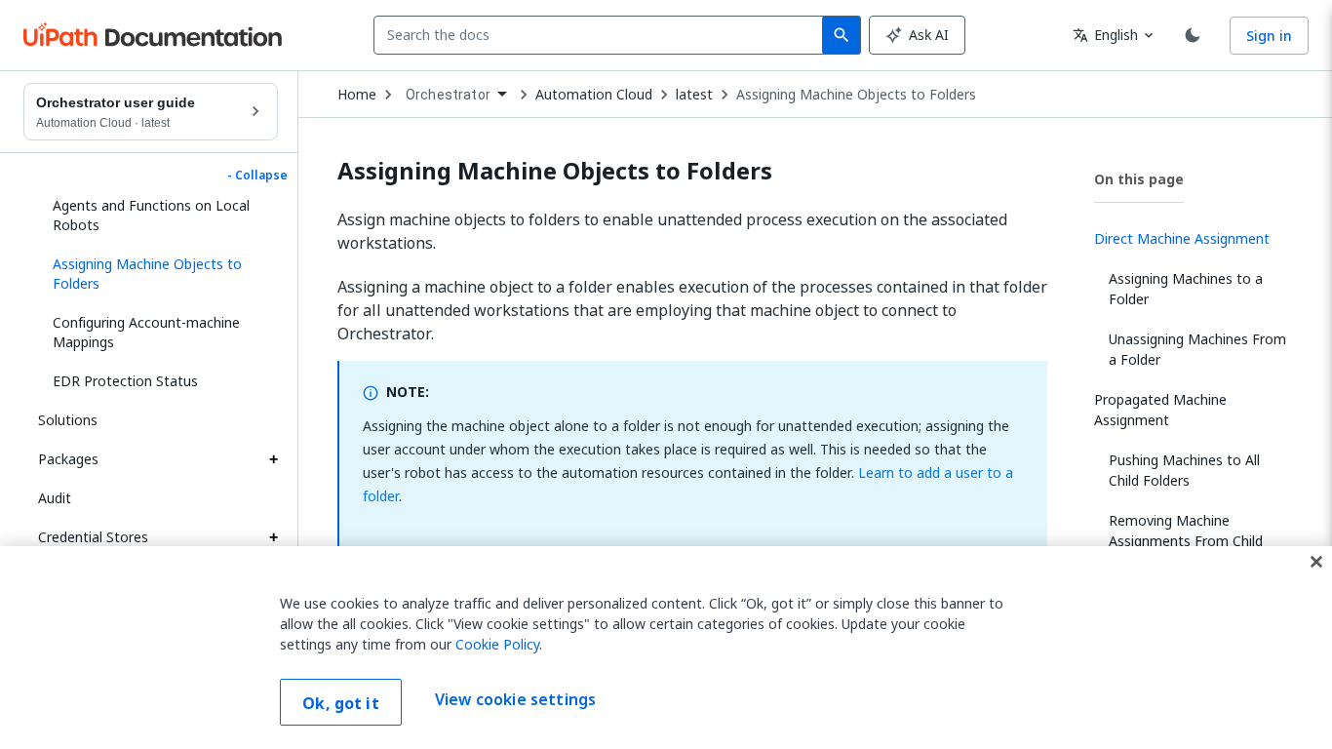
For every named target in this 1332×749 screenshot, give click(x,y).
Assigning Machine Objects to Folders (856, 94)
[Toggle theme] (1192, 35)
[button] (158, 274)
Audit (54, 498)
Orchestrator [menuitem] (448, 94)
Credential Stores (93, 537)
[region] (666, 647)
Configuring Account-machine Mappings (146, 332)
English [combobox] (1105, 34)
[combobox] (602, 35)
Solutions (68, 420)
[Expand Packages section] (273, 459)
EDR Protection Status (125, 381)
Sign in (1269, 35)
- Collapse (257, 175)
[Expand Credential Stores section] (273, 537)
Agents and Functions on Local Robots (151, 215)
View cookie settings (515, 700)
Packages (68, 459)
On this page (1139, 179)
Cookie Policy (497, 644)
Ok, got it (340, 703)
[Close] (1316, 562)
